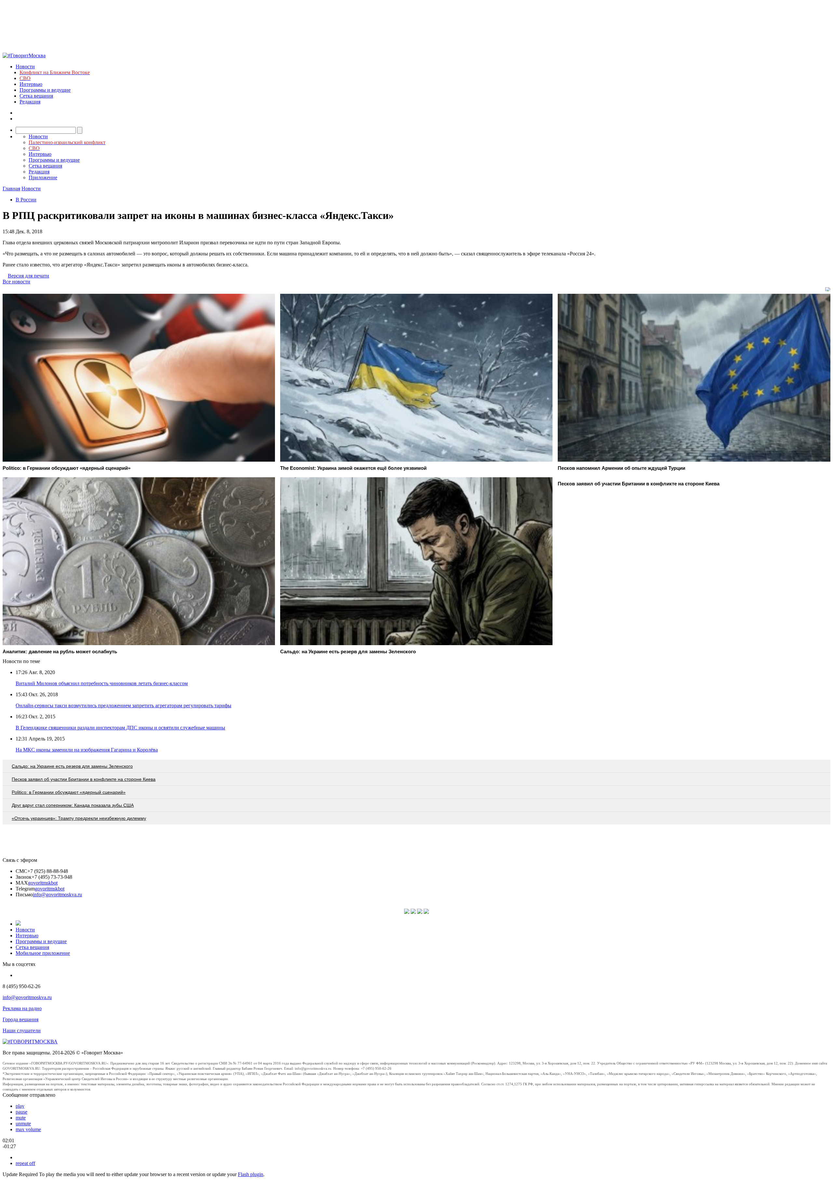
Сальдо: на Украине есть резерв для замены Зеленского (72, 766)
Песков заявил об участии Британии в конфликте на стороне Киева (84, 779)
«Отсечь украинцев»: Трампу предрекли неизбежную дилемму (79, 818)
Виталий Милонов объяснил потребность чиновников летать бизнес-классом (102, 683)
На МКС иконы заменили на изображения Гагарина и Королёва (87, 750)
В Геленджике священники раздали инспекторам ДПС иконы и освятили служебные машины (120, 727)
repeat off (25, 1163)
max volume (28, 1129)
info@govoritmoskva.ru (57, 894)
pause (21, 1112)
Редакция (30, 101)
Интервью (31, 84)
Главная (11, 188)
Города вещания (20, 1019)
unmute (23, 1123)
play (20, 1106)
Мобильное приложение (43, 953)
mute (21, 1117)
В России (26, 199)
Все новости (16, 281)
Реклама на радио (22, 1008)
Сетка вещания (36, 96)
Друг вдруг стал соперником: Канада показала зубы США (73, 805)
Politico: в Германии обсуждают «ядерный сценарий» (69, 792)
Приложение (43, 177)
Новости (25, 66)
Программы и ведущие (45, 90)
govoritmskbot (43, 883)
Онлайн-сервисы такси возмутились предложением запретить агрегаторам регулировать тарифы (123, 705)
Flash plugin (250, 1174)
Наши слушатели (22, 1030)
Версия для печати (28, 275)
